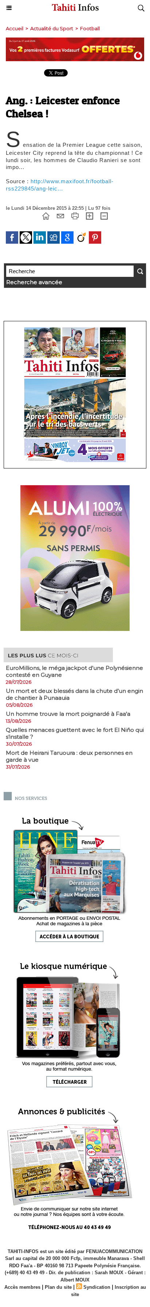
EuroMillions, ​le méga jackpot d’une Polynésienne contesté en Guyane (74, 671)
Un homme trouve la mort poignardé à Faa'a (68, 713)
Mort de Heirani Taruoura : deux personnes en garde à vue (69, 756)
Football (90, 28)
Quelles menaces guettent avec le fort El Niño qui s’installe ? (75, 733)
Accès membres (22, 1287)
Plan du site (58, 1287)
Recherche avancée (34, 282)
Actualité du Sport (51, 28)
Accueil (14, 28)
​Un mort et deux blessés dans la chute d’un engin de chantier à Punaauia (74, 694)
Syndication (96, 1287)
